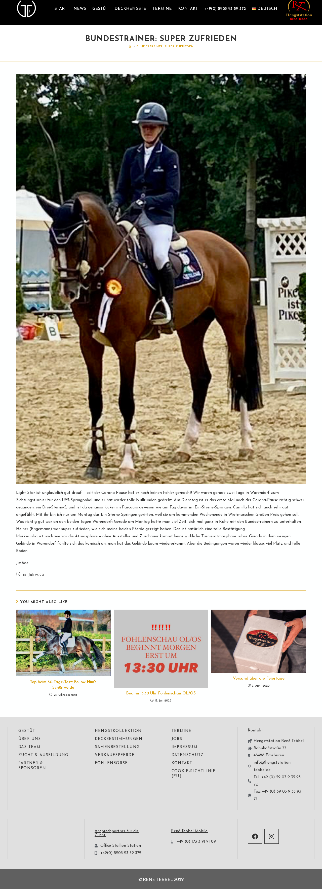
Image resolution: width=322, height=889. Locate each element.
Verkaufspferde (115, 755)
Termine (162, 9)
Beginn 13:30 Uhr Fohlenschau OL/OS (161, 693)
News (79, 9)
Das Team (29, 747)
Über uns (29, 739)
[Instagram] (271, 836)
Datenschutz (188, 755)
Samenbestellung (117, 747)
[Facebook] (255, 836)
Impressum (184, 747)
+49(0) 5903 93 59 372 (225, 9)
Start (61, 9)
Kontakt (188, 9)
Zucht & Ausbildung (43, 755)
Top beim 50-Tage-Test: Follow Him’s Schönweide (63, 685)
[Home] (130, 46)
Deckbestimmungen (118, 739)
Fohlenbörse (111, 763)
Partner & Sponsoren (32, 765)
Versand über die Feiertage (259, 679)
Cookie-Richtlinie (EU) (194, 773)
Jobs (177, 739)
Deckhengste (130, 9)
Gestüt (100, 9)
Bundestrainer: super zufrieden (165, 46)
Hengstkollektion (118, 731)
